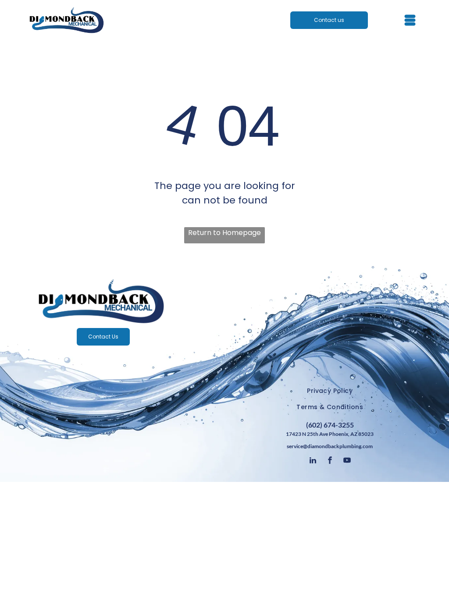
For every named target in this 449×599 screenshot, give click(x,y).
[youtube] (347, 461)
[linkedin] (312, 461)
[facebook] (329, 461)
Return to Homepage (224, 233)
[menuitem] (329, 391)
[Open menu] (410, 20)
